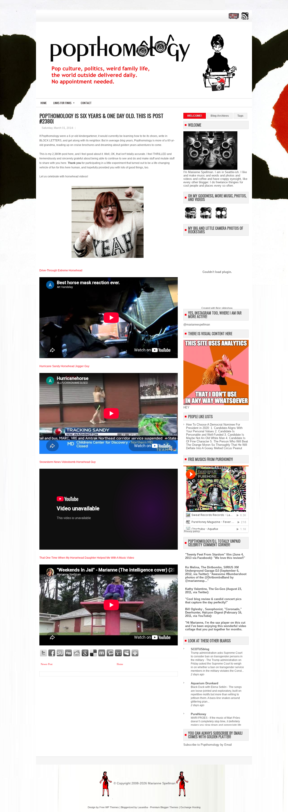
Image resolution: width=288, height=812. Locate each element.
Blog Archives (220, 115)
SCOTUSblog (200, 649)
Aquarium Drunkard (204, 683)
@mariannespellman (196, 324)
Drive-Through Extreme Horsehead (60, 270)
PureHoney (198, 714)
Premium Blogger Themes (164, 807)
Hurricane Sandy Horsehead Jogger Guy (64, 366)
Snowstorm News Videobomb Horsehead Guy (67, 462)
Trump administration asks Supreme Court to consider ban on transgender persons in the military (217, 656)
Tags (240, 115)
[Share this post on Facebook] (52, 653)
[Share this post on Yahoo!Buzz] (118, 653)
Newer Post (46, 664)
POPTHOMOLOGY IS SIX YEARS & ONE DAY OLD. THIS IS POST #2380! (101, 118)
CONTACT (86, 103)
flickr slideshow (224, 308)
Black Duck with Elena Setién (209, 687)
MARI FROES (199, 717)
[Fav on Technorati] (110, 653)
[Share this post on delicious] (93, 653)
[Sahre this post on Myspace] (126, 653)
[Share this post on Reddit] (77, 653)
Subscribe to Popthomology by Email (207, 744)
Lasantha (143, 807)
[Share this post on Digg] (68, 653)
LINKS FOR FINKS (63, 102)
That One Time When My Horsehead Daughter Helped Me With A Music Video (86, 557)
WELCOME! (194, 115)
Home (43, 103)
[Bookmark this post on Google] (85, 653)
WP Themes (112, 807)
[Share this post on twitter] (43, 653)
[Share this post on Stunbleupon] (60, 653)
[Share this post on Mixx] (102, 653)
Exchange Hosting (190, 807)
